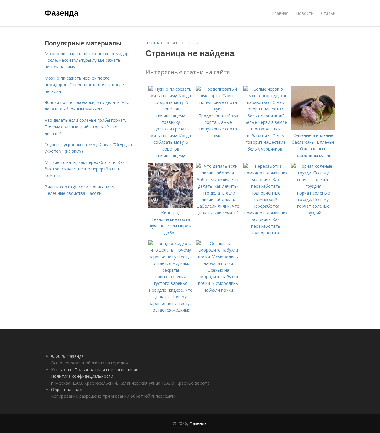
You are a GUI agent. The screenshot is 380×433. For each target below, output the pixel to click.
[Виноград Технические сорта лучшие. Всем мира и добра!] (170, 206)
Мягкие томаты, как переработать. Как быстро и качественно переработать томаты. (85, 168)
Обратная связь (67, 389)
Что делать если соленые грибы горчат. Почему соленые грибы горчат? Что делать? (85, 126)
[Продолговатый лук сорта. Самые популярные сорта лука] (218, 109)
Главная (280, 13)
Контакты (61, 369)
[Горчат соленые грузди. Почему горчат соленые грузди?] (313, 186)
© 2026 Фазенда (67, 356)
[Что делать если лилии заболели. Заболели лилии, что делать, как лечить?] (218, 186)
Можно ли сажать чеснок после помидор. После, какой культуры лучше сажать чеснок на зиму (87, 60)
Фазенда (61, 12)
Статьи (328, 13)
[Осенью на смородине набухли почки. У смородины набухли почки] (218, 263)
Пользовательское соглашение (106, 369)
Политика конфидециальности (82, 376)
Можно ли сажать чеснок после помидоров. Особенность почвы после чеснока (84, 84)
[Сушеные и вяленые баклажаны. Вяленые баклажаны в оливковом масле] (313, 129)
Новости (305, 13)
